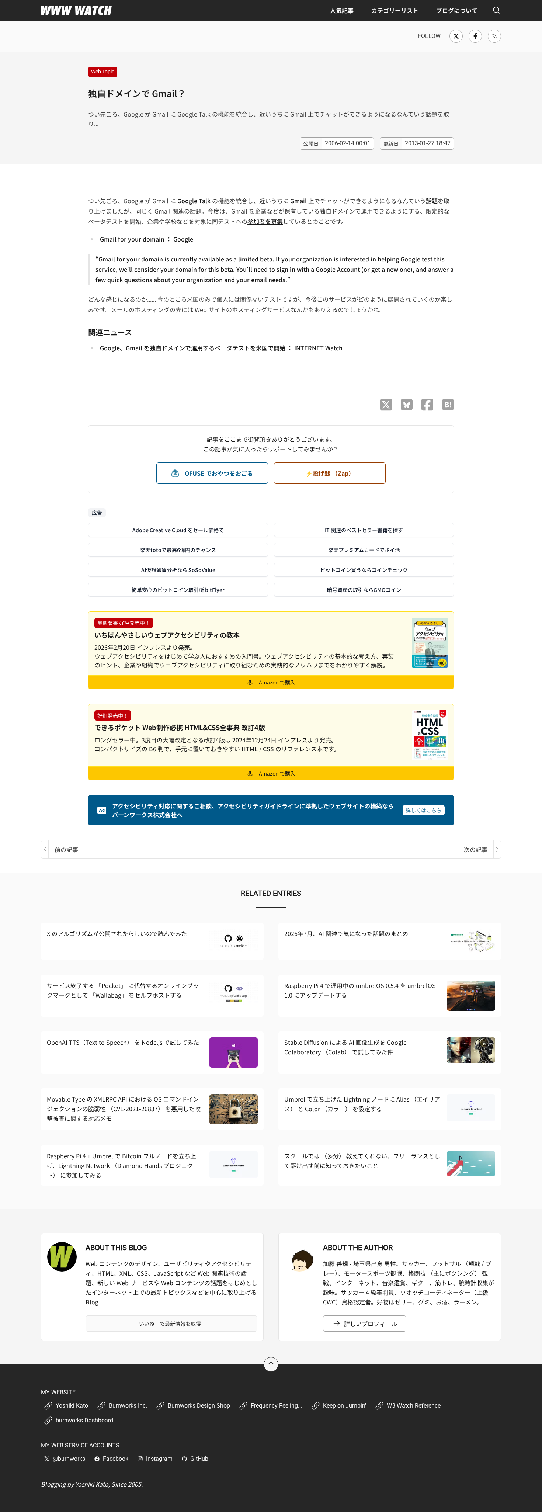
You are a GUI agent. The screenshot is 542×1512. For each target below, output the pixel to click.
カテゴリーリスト (394, 10)
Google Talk (194, 200)
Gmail (298, 200)
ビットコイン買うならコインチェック (364, 569)
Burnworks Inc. (128, 1405)
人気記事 (342, 10)
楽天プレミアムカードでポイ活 (364, 550)
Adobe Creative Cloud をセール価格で (178, 530)
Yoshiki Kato (72, 1405)
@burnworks (69, 1458)
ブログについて (456, 10)
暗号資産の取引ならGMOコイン (364, 589)
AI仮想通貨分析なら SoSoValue (178, 569)
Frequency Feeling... (276, 1405)
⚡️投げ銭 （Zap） (329, 473)
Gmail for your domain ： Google (146, 239)
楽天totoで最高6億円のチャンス (178, 550)
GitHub (199, 1458)
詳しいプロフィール (370, 1323)
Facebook (115, 1458)
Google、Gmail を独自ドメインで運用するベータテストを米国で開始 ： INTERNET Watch (221, 347)
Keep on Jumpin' (344, 1405)
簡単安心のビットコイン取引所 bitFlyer (178, 589)
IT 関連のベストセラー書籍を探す (364, 530)
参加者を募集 (265, 221)
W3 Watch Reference (414, 1405)
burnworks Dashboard (84, 1420)
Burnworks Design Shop (199, 1405)
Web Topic (102, 71)
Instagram (159, 1458)
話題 (432, 200)
